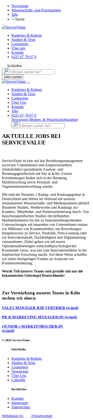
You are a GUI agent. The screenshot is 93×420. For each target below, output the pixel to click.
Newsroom (19, 6)
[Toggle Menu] (28, 83)
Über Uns (18, 102)
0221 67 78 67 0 (23, 57)
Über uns (18, 48)
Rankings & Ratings (26, 35)
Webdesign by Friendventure (27, 416)
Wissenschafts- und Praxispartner (36, 10)
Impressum (19, 403)
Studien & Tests (23, 40)
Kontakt (17, 52)
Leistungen (19, 44)
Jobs (14, 14)
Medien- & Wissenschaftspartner (53, 120)
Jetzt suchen (13, 77)
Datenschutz (20, 407)
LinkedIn (18, 380)
